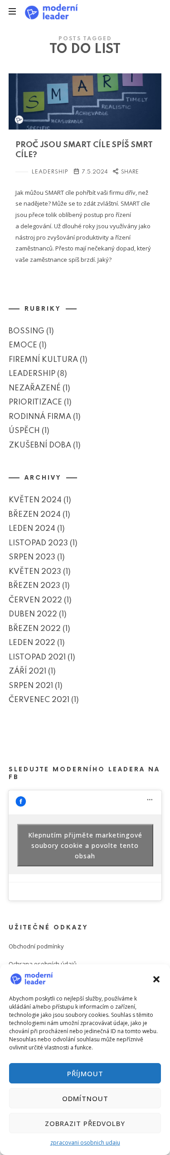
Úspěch (24, 431)
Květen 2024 (35, 501)
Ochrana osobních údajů (43, 964)
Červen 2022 (35, 600)
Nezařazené (35, 388)
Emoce (23, 346)
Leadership (50, 172)
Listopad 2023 (38, 543)
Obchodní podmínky (36, 946)
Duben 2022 (33, 615)
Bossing (26, 331)
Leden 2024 (32, 529)
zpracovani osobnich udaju (85, 1142)
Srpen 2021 (31, 686)
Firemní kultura (43, 360)
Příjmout (85, 1073)
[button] (156, 978)
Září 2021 (27, 672)
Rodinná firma (40, 417)
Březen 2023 (34, 586)
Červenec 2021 (39, 700)
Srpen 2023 (32, 558)
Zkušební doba (40, 445)
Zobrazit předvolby (85, 1123)
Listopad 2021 (37, 657)
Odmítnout (85, 1098)
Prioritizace (35, 403)
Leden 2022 (32, 643)
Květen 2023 (35, 572)
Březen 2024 (35, 515)
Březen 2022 (35, 629)
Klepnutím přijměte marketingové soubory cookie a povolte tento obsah (85, 845)
